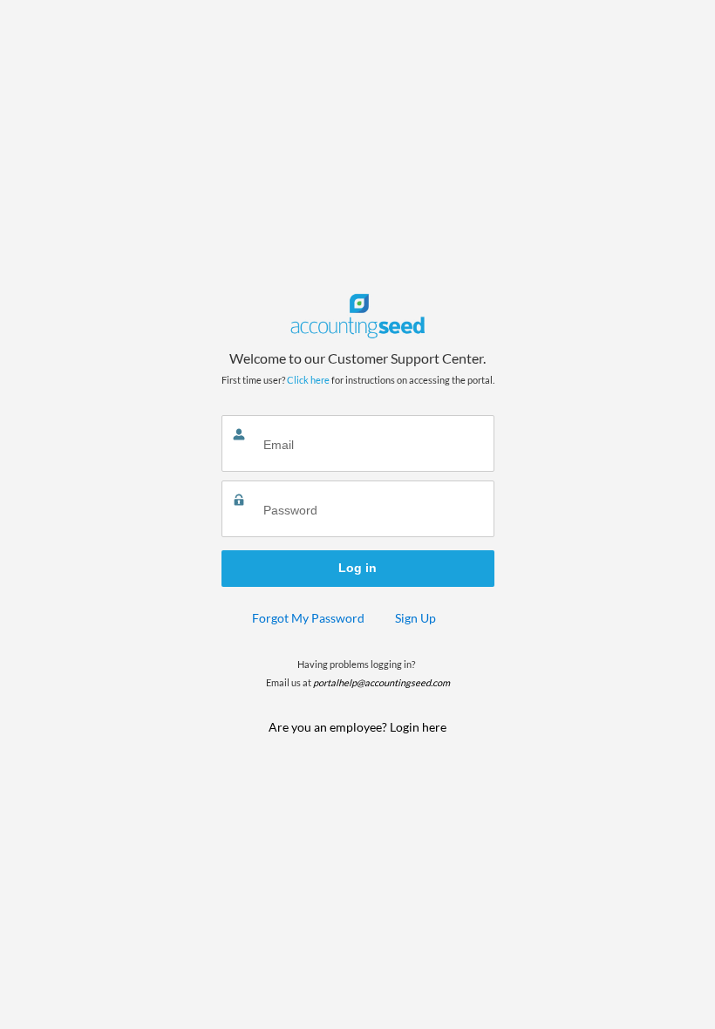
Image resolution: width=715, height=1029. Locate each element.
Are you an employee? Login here (357, 726)
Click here (308, 379)
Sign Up (415, 617)
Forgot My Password (308, 617)
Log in (357, 568)
